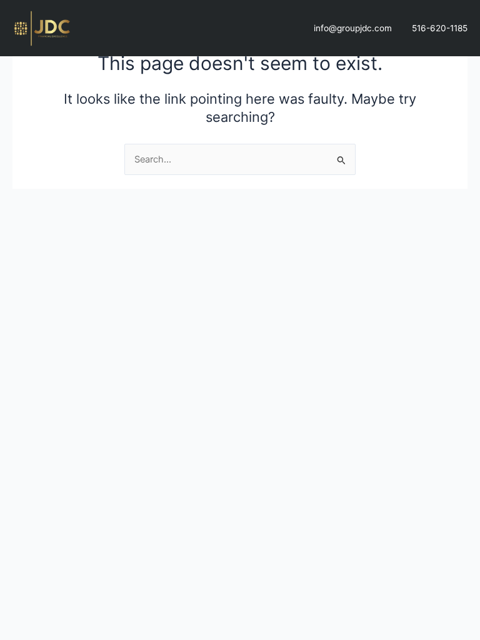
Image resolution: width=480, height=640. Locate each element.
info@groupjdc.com (353, 28)
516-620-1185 (440, 28)
